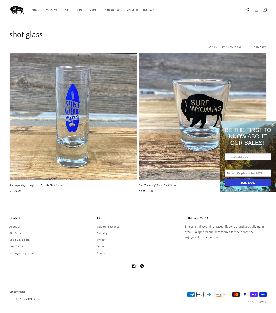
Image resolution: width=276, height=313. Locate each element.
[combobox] (230, 173)
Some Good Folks (20, 239)
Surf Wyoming (261, 301)
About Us (15, 226)
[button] (37, 10)
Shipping (102, 233)
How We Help (17, 246)
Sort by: (212, 47)
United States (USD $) (23, 299)
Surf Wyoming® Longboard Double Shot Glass (35, 185)
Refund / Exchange (108, 226)
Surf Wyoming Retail (21, 253)
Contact (102, 253)
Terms (100, 246)
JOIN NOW (247, 182)
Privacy (101, 239)
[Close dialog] (272, 125)
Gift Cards (15, 233)
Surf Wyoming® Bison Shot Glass (157, 185)
